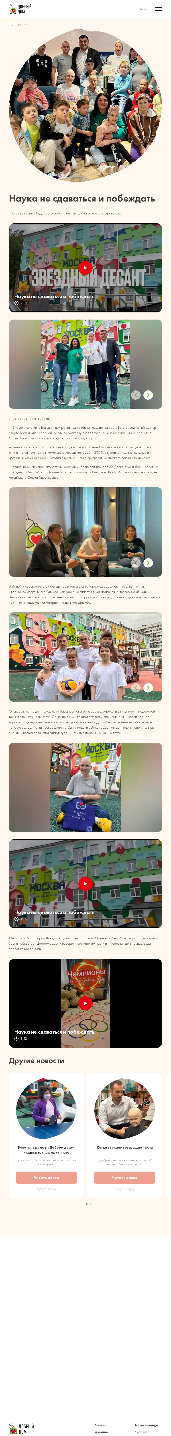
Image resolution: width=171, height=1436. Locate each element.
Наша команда (146, 1425)
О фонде (101, 1432)
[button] (148, 395)
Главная (145, 9)
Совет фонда (143, 1432)
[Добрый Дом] (20, 9)
